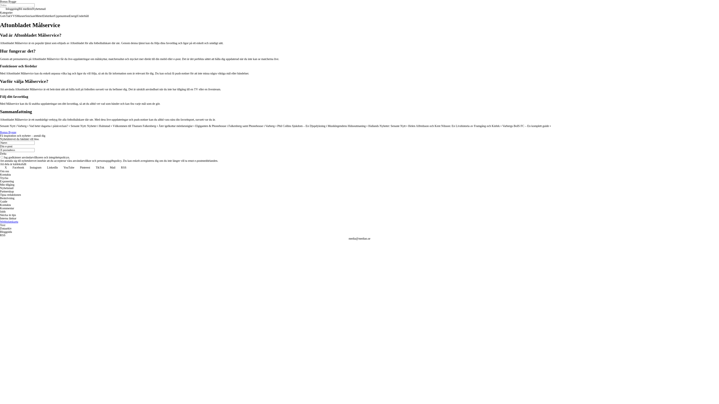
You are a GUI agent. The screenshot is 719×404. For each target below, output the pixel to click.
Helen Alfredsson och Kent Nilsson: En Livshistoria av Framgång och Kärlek (454, 126)
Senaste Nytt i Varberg (13, 126)
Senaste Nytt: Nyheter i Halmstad (90, 126)
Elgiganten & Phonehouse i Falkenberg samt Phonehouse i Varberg (235, 126)
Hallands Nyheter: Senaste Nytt (387, 126)
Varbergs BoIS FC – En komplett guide (525, 126)
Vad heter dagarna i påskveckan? (48, 126)
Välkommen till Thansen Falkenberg (134, 126)
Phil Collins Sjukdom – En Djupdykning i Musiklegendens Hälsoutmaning (321, 126)
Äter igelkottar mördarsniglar (176, 126)
